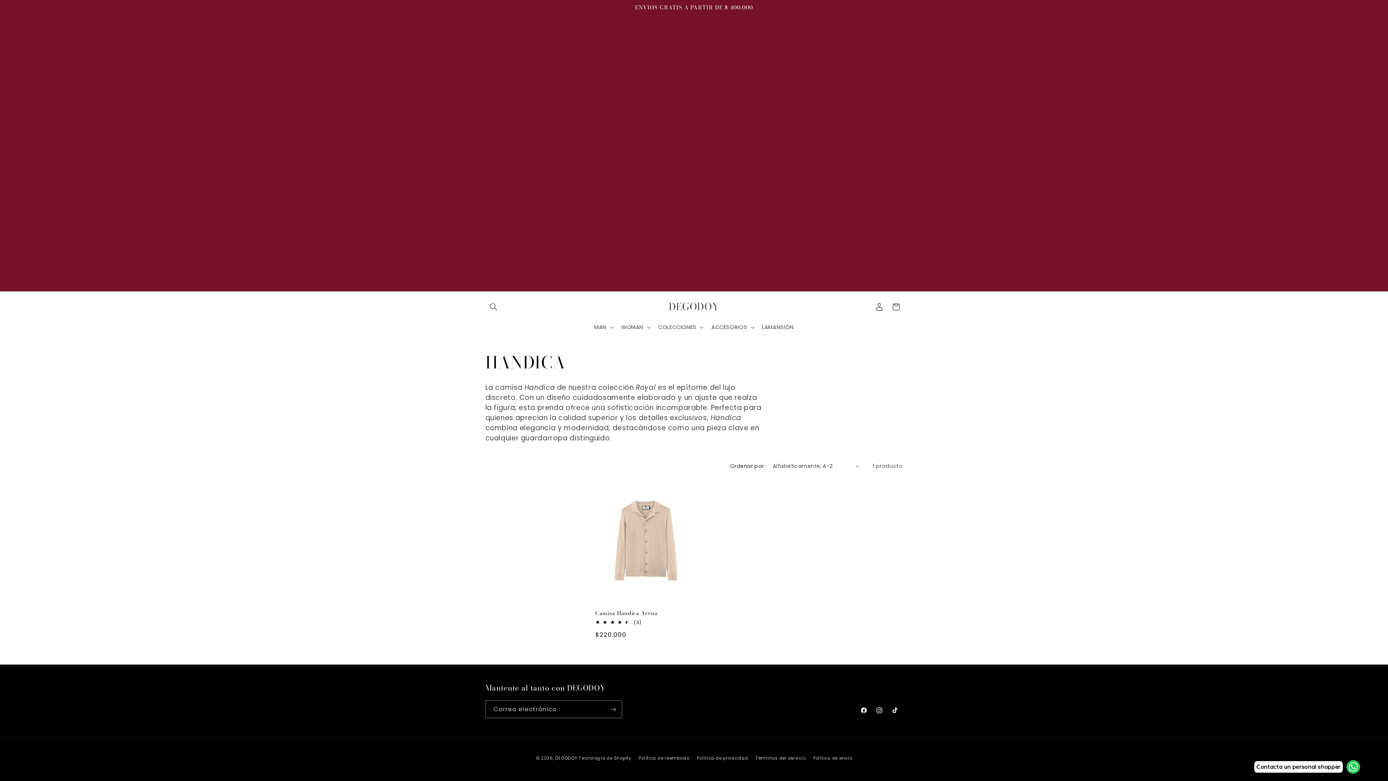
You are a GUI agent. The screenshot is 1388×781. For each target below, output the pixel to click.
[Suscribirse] (613, 709)
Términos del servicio (780, 758)
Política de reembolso (664, 758)
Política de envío (832, 758)
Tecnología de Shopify (605, 758)
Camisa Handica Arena (626, 613)
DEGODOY (566, 758)
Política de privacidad (722, 758)
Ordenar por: (747, 466)
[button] (493, 307)
